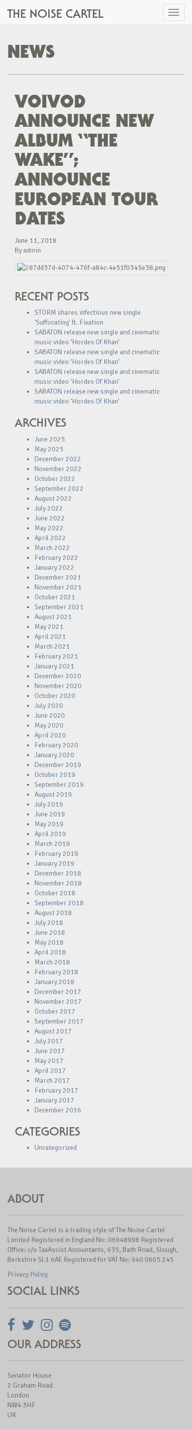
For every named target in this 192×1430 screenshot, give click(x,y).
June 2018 (49, 932)
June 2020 (49, 715)
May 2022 (49, 528)
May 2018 (49, 942)
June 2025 (49, 439)
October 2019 (54, 774)
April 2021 (50, 636)
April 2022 (50, 538)
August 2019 (53, 794)
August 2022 (53, 498)
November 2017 (58, 1001)
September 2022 (59, 488)
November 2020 (58, 686)
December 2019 (57, 765)
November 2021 (58, 587)
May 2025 (49, 449)
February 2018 (56, 972)
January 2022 (54, 567)
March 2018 (52, 962)
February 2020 (56, 745)
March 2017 (52, 1080)
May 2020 (49, 725)
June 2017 (49, 1051)
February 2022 (56, 557)
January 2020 (54, 755)
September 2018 (59, 903)
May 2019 (49, 824)
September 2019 (59, 784)
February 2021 (56, 656)
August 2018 (53, 913)
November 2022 (58, 469)
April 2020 (50, 735)
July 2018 (48, 922)
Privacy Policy (27, 1274)
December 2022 (57, 459)
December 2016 (57, 1110)
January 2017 (54, 1100)
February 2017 (56, 1090)
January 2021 (54, 666)
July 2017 (48, 1041)
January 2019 (54, 863)
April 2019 (50, 834)
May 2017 (49, 1061)
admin (32, 250)
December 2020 (57, 676)
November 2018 (58, 883)
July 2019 (48, 804)
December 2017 (57, 992)
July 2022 (48, 508)
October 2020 (54, 696)
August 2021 (53, 617)
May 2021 (49, 627)
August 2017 (53, 1031)
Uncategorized (55, 1147)
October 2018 (54, 893)
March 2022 (52, 548)
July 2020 (48, 705)
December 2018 (57, 873)
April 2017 (50, 1070)
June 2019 (49, 814)
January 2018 (54, 982)
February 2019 (56, 853)
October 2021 (54, 597)
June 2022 (49, 518)
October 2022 (54, 479)
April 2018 (50, 952)
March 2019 (52, 844)
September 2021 (59, 607)
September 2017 (59, 1021)
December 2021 (57, 577)
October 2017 (54, 1011)
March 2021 (52, 646)
